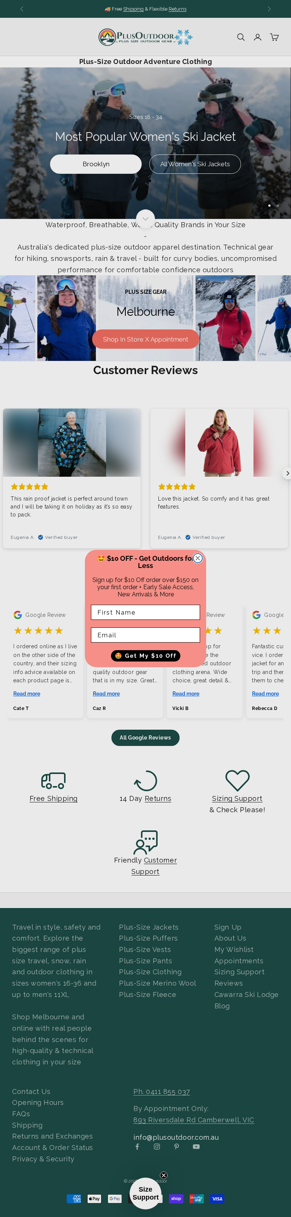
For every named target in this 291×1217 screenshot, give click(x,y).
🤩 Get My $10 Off (146, 655)
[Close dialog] (197, 558)
